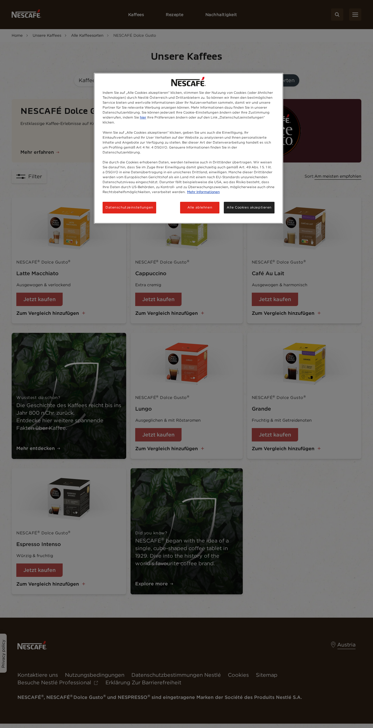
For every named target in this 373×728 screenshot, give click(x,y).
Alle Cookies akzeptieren (249, 207)
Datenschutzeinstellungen (129, 207)
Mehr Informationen (203, 192)
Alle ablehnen (199, 207)
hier (143, 117)
